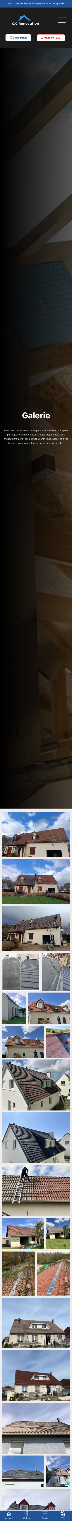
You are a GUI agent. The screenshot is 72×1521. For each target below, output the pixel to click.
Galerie (27, 1518)
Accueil (9, 1518)
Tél (63, 1518)
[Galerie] (27, 1513)
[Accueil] (9, 1513)
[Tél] (63, 1513)
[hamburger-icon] (62, 20)
